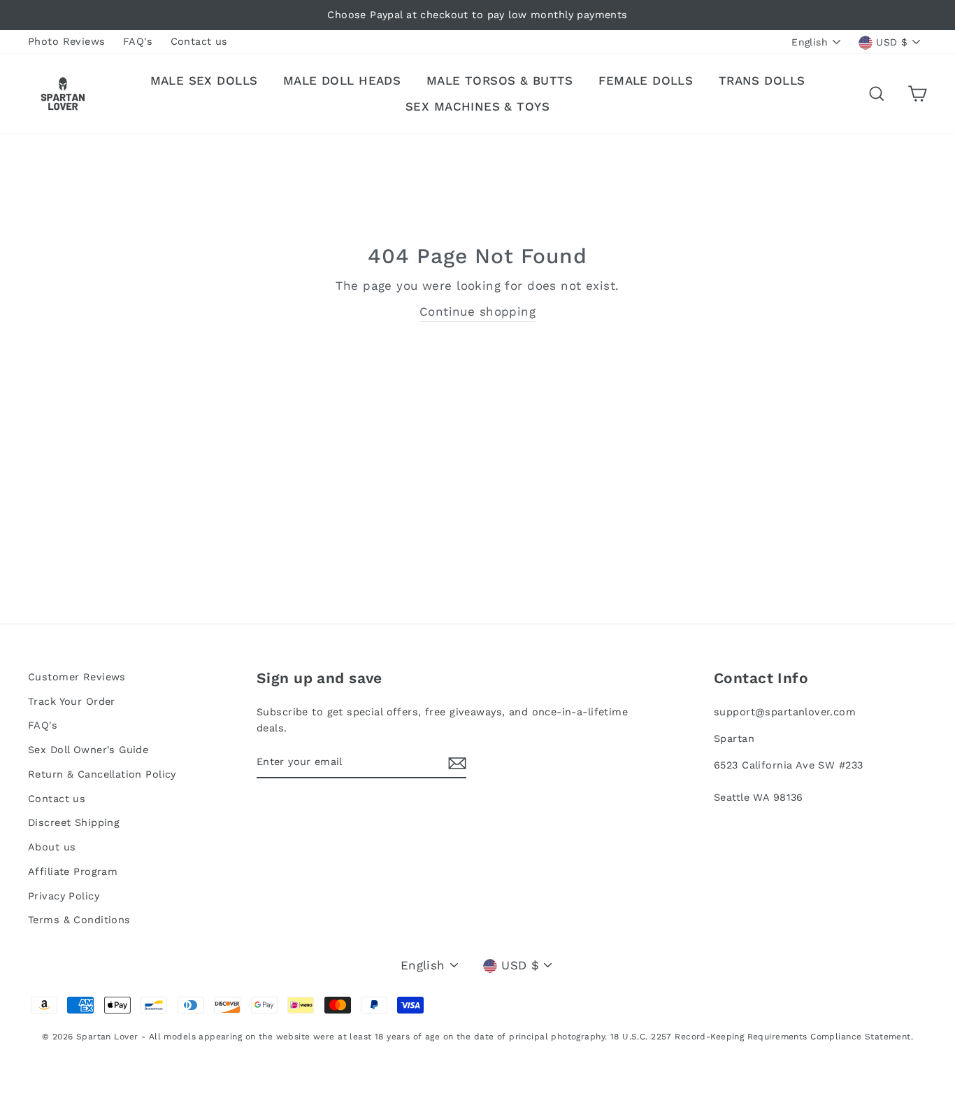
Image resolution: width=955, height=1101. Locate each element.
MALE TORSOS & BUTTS (499, 80)
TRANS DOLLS (762, 80)
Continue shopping (477, 311)
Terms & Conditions (79, 920)
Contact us (199, 42)
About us (52, 847)
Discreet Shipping (74, 823)
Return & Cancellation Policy (102, 774)
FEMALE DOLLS (645, 80)
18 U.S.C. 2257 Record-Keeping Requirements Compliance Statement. (761, 1037)
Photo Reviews (67, 42)
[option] (477, 15)
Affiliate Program (72, 872)
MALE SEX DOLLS (204, 80)
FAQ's (137, 42)
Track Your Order (71, 702)
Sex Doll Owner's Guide (88, 750)
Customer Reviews (77, 677)
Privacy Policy (63, 896)
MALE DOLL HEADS (342, 80)
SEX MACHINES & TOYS (477, 106)
